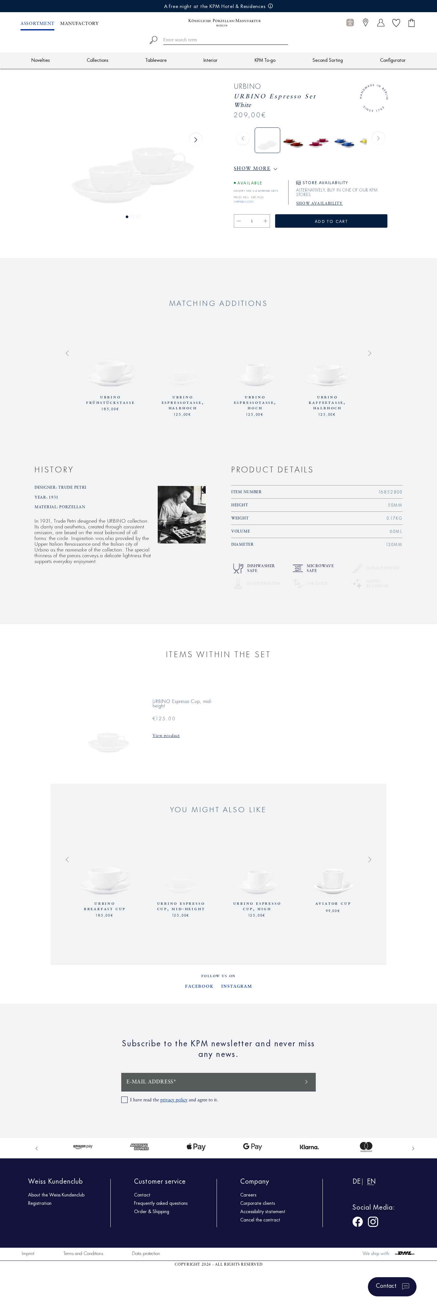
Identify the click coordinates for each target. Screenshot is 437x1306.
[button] (350, 23)
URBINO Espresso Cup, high (255, 400)
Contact (142, 1194)
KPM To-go (265, 59)
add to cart (331, 221)
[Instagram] (373, 1223)
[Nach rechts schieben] (195, 139)
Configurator (393, 59)
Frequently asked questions (160, 1203)
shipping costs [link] (244, 201)
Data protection (146, 1253)
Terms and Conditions (83, 1253)
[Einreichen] (306, 1081)
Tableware (156, 59)
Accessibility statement (262, 1211)
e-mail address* (151, 1082)
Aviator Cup (333, 903)
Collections (97, 59)
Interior (210, 59)
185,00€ (110, 408)
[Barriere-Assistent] (350, 22)
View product (166, 736)
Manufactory (79, 23)
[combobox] (219, 39)
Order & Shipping (151, 1211)
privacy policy (173, 1100)
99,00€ (333, 910)
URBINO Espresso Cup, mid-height (183, 400)
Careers (248, 1194)
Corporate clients (257, 1203)
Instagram (236, 986)
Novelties (40, 59)
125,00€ (182, 408)
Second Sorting (328, 59)
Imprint (28, 1253)
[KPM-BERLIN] (218, 23)
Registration (40, 1203)
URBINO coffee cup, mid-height (327, 400)
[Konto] (381, 22)
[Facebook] (358, 1223)
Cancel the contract (260, 1219)
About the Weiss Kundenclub (56, 1194)
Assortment (37, 23)
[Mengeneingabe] (252, 221)
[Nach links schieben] (242, 138)
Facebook (199, 986)
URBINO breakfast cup (110, 400)
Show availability (319, 204)
